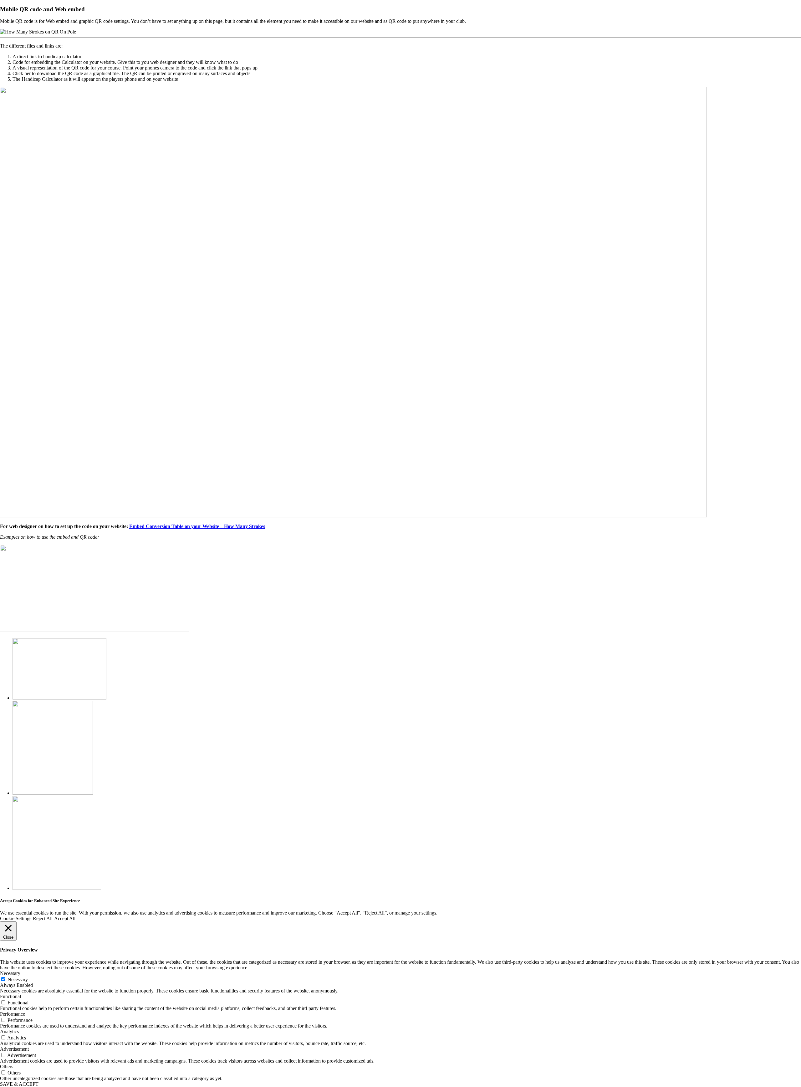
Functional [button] (10, 996)
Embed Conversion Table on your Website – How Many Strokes (197, 526)
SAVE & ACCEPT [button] (19, 1084)
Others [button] (6, 1066)
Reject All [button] (43, 918)
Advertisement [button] (14, 1049)
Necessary (18, 979)
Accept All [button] (64, 918)
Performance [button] (12, 1014)
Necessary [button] (10, 973)
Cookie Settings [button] (15, 918)
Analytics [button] (9, 1031)
